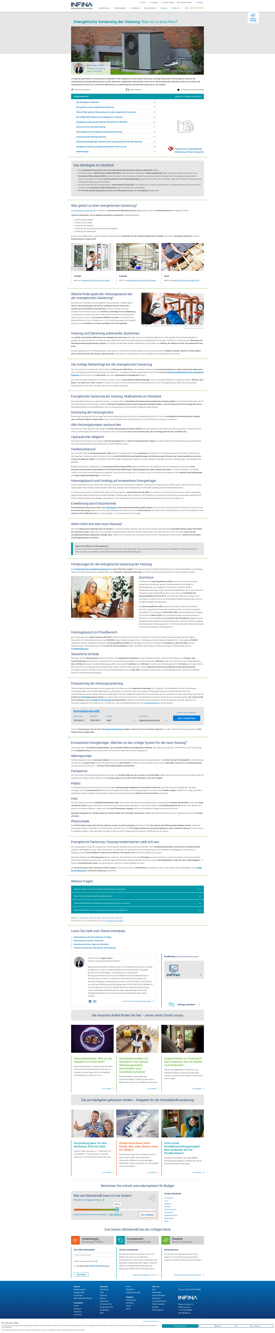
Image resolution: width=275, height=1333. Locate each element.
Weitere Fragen (82, 151)
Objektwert (93, 716)
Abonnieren (81, 1275)
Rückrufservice (158, 1310)
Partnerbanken (150, 8)
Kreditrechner (104, 8)
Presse (128, 1286)
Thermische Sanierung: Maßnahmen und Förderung (94, 948)
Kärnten (167, 1206)
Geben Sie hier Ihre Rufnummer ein (187, 1275)
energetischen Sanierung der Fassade (141, 280)
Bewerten (77, 1309)
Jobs (153, 1289)
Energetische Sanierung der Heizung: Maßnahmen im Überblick (101, 122)
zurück (177, 96)
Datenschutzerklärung (98, 1266)
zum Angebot (147, 1214)
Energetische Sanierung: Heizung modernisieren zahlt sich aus (101, 147)
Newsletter (156, 1298)
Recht (128, 1309)
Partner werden (158, 1304)
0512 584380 (196, 1289)
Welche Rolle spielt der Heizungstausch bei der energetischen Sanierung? (106, 112)
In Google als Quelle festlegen (192, 90)
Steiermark (168, 1212)
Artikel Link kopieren (83, 90)
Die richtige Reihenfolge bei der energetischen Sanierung (99, 117)
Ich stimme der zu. (93, 1266)
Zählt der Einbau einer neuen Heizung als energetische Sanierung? (99, 889)
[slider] (117, 1210)
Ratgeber (164, 8)
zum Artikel (106, 1089)
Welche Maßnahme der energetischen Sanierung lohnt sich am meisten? (102, 903)
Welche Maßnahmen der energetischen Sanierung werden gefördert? (101, 910)
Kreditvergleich (120, 8)
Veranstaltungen (158, 1295)
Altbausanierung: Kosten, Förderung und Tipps (93, 937)
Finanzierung (131, 1300)
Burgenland (168, 1218)
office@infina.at (184, 1313)
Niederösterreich (170, 1215)
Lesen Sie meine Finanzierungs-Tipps (136, 1001)
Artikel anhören (136, 90)
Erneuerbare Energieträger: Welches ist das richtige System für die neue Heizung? (109, 142)
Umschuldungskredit (151, 703)
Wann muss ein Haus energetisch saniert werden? (93, 896)
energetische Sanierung (83, 210)
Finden (76, 1306)
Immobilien (135, 8)
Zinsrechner (78, 1295)
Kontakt (155, 1307)
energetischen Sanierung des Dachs (185, 280)
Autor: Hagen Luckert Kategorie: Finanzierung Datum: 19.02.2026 (96, 68)
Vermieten (78, 1314)
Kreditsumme (77, 716)
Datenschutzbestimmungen (151, 1321)
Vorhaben (109, 716)
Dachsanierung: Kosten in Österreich (89, 941)
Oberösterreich (170, 1209)
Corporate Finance (159, 1301)
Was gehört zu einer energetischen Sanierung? (95, 107)
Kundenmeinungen (133, 1292)
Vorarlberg (168, 1198)
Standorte (104, 1286)
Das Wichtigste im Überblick (87, 102)
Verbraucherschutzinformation (114, 921)
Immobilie (130, 1303)
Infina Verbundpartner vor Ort (144, 1275)
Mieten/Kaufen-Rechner (83, 1298)
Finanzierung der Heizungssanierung (91, 137)
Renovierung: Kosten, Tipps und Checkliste (91, 944)
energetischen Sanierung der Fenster (95, 280)
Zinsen (128, 1306)
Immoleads (156, 1292)
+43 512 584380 (186, 1310)
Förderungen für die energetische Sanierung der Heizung (99, 132)
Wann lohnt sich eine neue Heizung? (91, 127)
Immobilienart (143, 716)
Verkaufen (78, 1312)
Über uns (176, 8)
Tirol (166, 1201)
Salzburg (167, 1204)
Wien (166, 1221)
